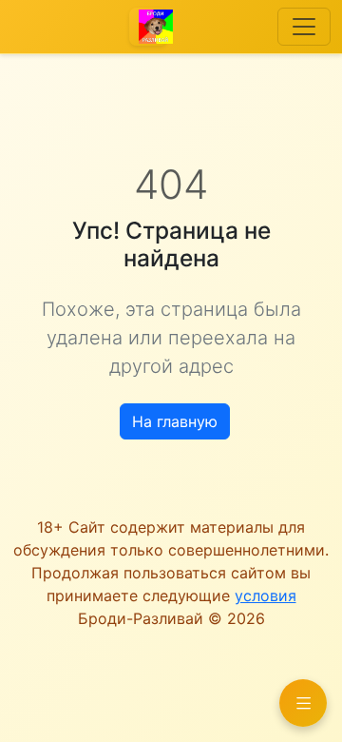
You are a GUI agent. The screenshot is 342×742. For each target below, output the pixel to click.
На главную (175, 421)
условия (265, 595)
